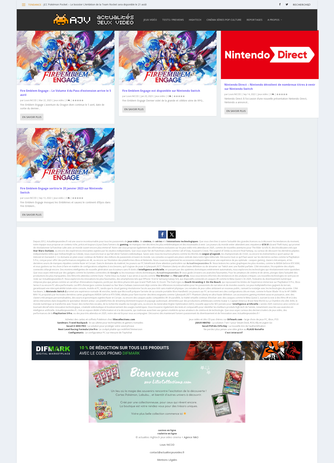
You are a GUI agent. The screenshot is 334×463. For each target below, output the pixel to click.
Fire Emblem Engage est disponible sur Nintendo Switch (161, 91)
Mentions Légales (167, 459)
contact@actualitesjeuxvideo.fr (167, 452)
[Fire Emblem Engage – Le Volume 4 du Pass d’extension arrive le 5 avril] (65, 57)
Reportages (254, 19)
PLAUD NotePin (255, 329)
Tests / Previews (173, 19)
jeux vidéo (133, 241)
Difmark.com (234, 319)
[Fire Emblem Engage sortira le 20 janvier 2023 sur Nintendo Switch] (65, 155)
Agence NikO (191, 437)
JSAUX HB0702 (202, 322)
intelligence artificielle (245, 303)
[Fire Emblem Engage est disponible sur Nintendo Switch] (168, 57)
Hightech (195, 19)
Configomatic (76, 332)
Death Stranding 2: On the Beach (203, 282)
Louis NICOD (30, 100)
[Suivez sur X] (172, 235)
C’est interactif (234, 332)
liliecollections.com (124, 319)
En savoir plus (31, 117)
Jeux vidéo (150, 19)
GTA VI (265, 244)
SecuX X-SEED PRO (76, 326)
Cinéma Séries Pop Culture (223, 19)
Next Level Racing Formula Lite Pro (77, 329)
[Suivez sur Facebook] (162, 235)
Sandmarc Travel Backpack (72, 322)
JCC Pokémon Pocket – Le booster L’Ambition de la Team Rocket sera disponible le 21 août (95, 4)
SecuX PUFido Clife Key (214, 326)
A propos (273, 19)
